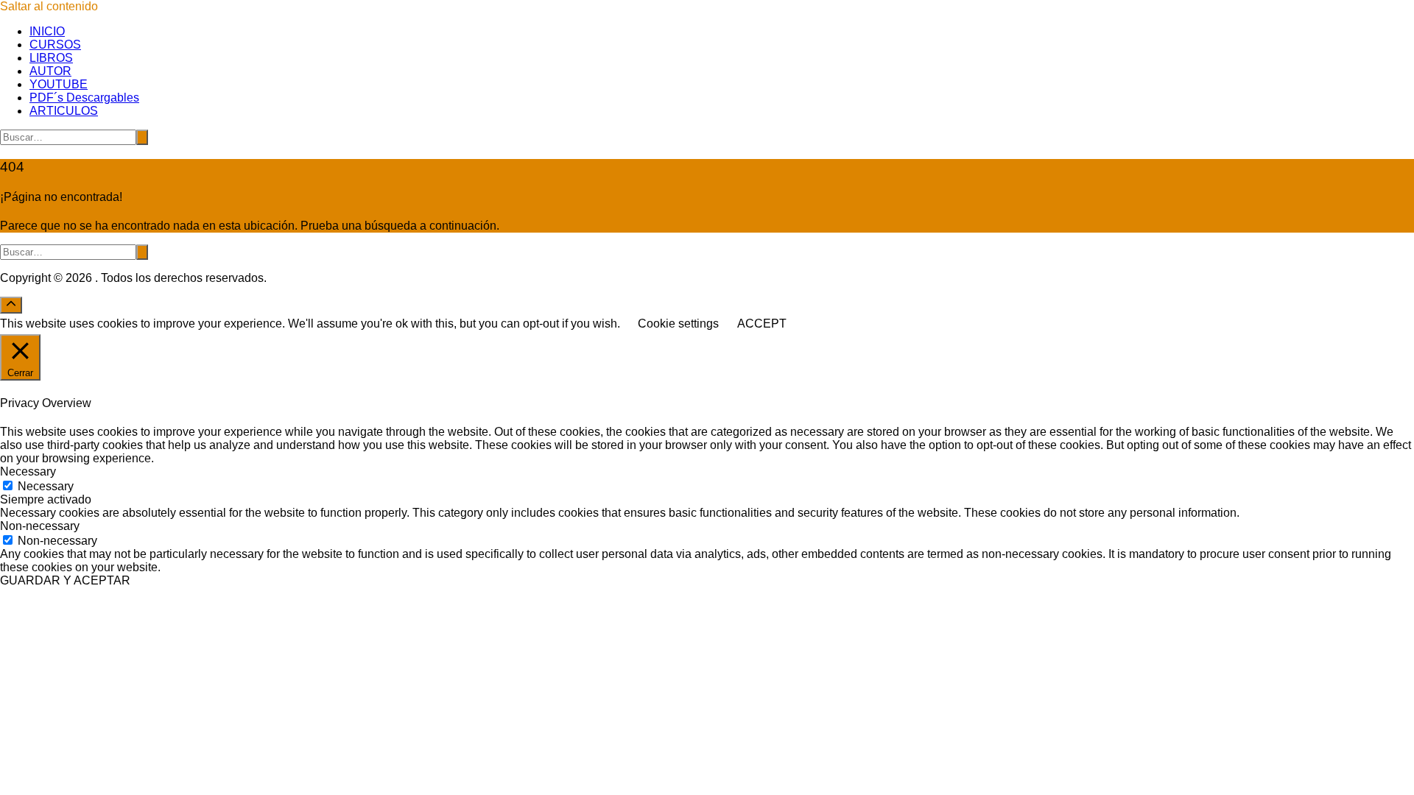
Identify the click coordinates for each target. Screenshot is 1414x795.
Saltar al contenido (49, 6)
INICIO (47, 31)
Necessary (46, 486)
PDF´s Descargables (84, 97)
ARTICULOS (63, 111)
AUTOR (50, 71)
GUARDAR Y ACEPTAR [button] (65, 580)
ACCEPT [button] (762, 323)
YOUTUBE (58, 84)
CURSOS (55, 44)
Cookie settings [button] (678, 323)
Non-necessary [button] (40, 526)
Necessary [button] (28, 471)
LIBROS (51, 58)
